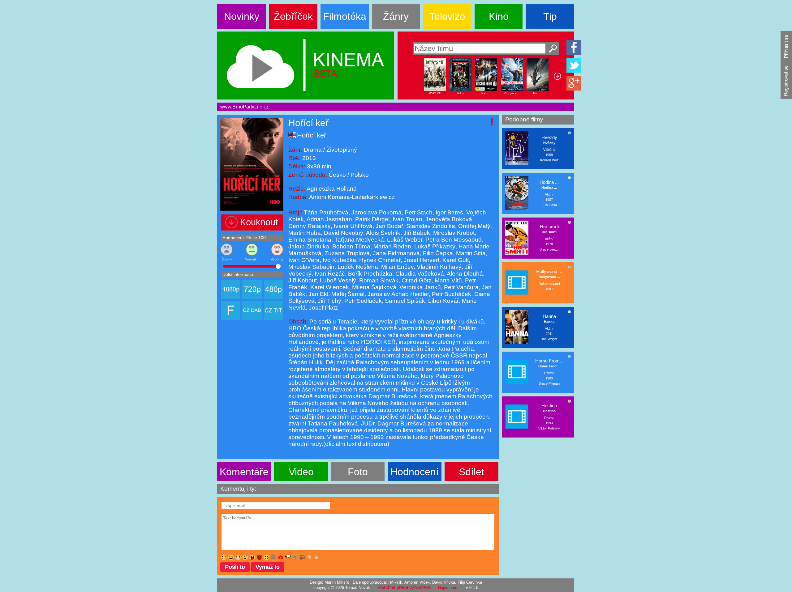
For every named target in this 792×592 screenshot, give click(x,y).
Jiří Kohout (302, 280)
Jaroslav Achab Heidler (397, 294)
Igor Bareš (448, 212)
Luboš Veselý (337, 280)
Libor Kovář (443, 301)
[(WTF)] (238, 557)
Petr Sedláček (362, 301)
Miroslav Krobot (453, 233)
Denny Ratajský (309, 226)
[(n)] (309, 557)
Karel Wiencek (329, 287)
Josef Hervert (420, 260)
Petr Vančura (460, 287)
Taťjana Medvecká (358, 239)
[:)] (224, 557)
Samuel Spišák (404, 301)
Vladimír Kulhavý (438, 267)
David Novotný (342, 233)
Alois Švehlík (382, 233)
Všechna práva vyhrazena (404, 587)
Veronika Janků (419, 287)
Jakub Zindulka (308, 246)
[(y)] (316, 557)
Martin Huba (304, 233)
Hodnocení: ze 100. (244, 237)
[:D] (231, 557)
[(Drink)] (295, 557)
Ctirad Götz (416, 280)
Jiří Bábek (416, 233)
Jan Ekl (317, 294)
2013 (309, 158)
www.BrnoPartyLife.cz (244, 106)
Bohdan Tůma (350, 246)
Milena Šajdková (373, 287)
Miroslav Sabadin (311, 267)
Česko (338, 174)
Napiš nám (447, 587)
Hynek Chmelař (379, 260)
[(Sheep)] (288, 557)
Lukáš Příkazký (434, 246)
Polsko (359, 174)
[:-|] (245, 557)
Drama (313, 149)
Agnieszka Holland (332, 188)
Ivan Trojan (406, 219)
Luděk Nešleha (357, 267)
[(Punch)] (302, 557)
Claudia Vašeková (419, 273)
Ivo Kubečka (338, 260)
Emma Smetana (309, 239)
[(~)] (274, 557)
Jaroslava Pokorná (376, 212)
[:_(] (266, 557)
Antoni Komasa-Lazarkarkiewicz (352, 197)
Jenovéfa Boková (448, 219)
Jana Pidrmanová (395, 253)
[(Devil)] (259, 557)
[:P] (252, 557)
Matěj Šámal (347, 294)
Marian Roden (391, 246)
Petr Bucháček (450, 294)
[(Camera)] (281, 557)
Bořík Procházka (369, 273)
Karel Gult (455, 260)
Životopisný (341, 149)
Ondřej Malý (473, 226)
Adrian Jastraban (328, 219)
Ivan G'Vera (304, 260)
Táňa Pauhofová (326, 212)
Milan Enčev (397, 267)
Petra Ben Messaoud (453, 239)
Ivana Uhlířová (352, 226)
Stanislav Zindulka (430, 226)
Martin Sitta (470, 253)
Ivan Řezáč (329, 273)
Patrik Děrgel (372, 219)
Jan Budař (388, 226)
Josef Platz (322, 307)
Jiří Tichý (328, 301)
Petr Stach (418, 212)
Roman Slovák (378, 280)
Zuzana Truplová (346, 253)
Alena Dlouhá (464, 273)
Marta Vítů (447, 280)
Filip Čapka (437, 253)
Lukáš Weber (403, 239)
